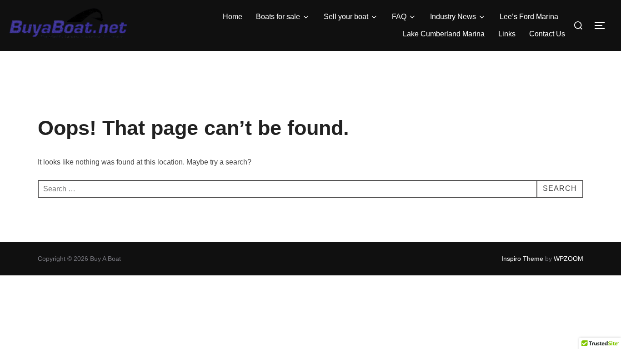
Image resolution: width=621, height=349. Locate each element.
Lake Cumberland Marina (444, 34)
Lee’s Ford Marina (529, 16)
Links (507, 34)
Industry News (453, 16)
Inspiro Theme (522, 258)
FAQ (399, 16)
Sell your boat (346, 16)
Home (232, 16)
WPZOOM (568, 258)
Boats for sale (278, 16)
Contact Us (547, 34)
